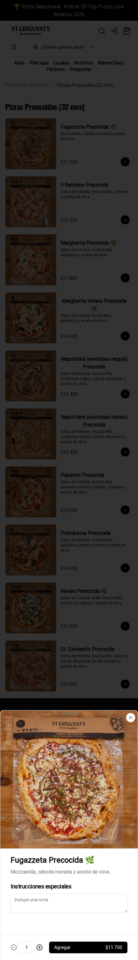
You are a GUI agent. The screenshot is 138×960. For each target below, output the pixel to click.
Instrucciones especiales (41, 886)
